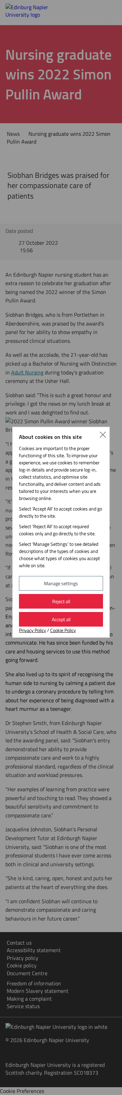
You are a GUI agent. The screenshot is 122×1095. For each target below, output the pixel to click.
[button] (103, 434)
